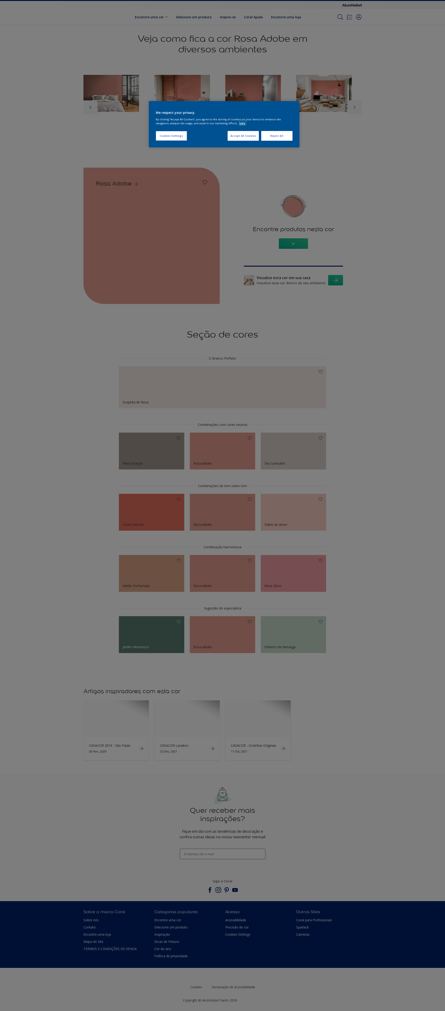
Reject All (276, 135)
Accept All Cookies (243, 135)
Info (242, 123)
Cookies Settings (171, 135)
